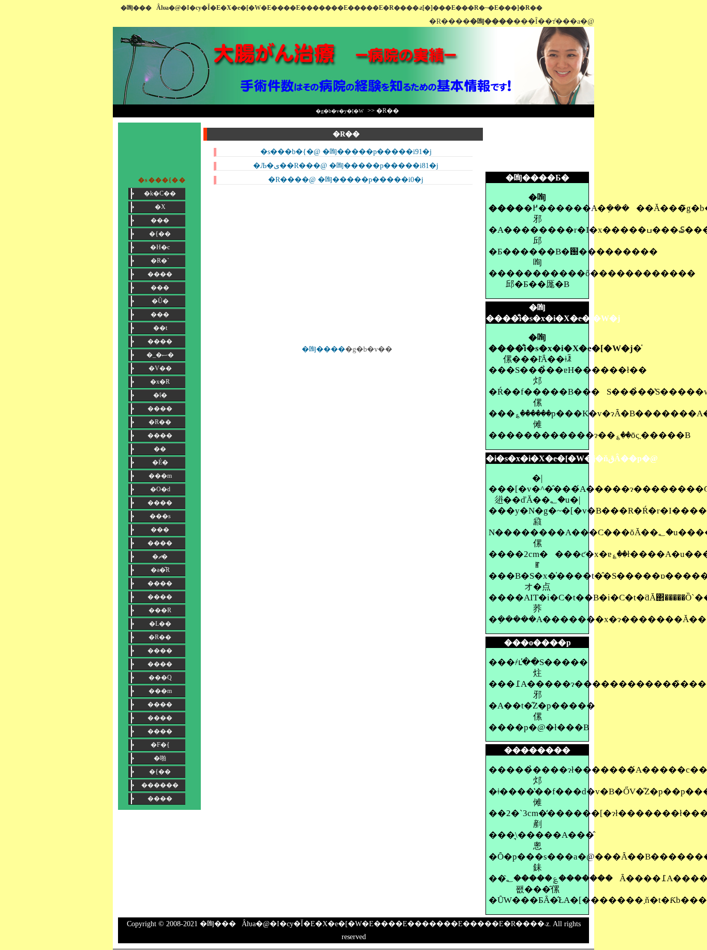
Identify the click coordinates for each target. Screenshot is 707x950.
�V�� (160, 368)
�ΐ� (160, 395)
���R (160, 610)
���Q (160, 677)
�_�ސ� (160, 354)
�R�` (160, 260)
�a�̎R (160, 570)
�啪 (160, 758)
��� (160, 220)
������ (160, 785)
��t (160, 327)
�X (160, 206)
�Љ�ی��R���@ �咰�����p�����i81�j (345, 166)
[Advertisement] (537, 146)
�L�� (160, 623)
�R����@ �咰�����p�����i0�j (345, 180)
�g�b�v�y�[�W (339, 111)
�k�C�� (160, 193)
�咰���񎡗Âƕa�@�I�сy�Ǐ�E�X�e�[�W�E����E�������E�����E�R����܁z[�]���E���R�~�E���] (320, 7)
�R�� (160, 422)
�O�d (160, 489)
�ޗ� (160, 556)
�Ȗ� (160, 301)
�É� (160, 462)
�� (160, 449)
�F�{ (160, 744)
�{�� (160, 233)
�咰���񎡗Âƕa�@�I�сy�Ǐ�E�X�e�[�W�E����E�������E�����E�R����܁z (374, 924)
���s (160, 516)
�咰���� (323, 349)
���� (160, 274)
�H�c (160, 247)
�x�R (160, 381)
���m (160, 475)
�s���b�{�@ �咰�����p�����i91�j (346, 152)
